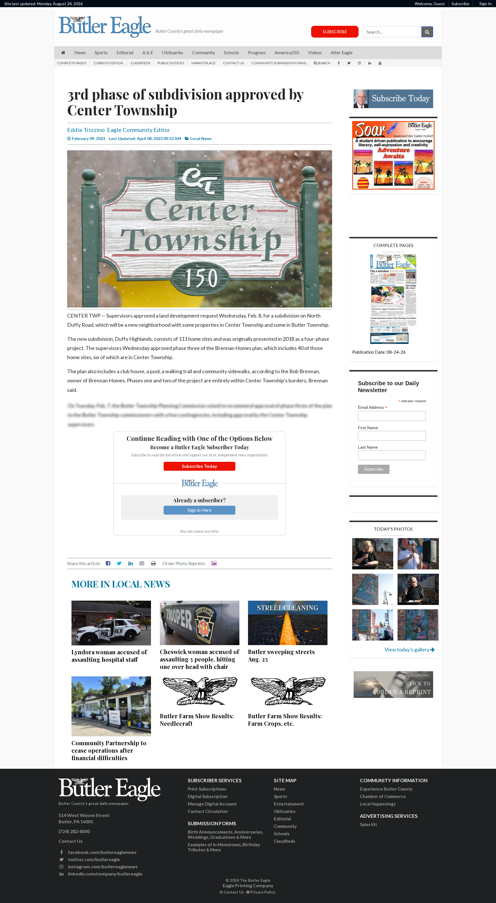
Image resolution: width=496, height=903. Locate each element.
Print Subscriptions (207, 788)
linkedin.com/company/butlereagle (104, 873)
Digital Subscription (208, 796)
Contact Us (233, 63)
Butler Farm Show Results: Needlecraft (197, 719)
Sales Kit (368, 824)
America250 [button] (287, 52)
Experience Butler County (386, 788)
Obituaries (284, 811)
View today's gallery (407, 649)
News (279, 788)
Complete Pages (71, 63)
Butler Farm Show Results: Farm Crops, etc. (285, 719)
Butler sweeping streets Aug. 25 (281, 655)
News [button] (80, 52)
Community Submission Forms (278, 63)
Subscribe (460, 3)
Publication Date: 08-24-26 (379, 352)
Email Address (372, 407)
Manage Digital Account (212, 803)
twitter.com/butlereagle (93, 859)
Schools (281, 833)
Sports (280, 796)
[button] (63, 52)
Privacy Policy (262, 892)
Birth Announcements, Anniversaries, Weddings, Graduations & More (225, 834)
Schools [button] (231, 52)
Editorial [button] (125, 52)
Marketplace (203, 63)
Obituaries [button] (172, 52)
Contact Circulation (208, 811)
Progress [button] (257, 52)
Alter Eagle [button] (341, 52)
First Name (368, 427)
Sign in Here (199, 510)
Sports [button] (101, 52)
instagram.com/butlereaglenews (102, 866)
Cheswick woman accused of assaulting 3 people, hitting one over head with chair (199, 659)
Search (323, 63)
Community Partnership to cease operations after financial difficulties (108, 750)
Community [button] (203, 52)
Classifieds (140, 63)
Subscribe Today (199, 466)
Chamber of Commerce (383, 796)
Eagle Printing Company (248, 885)
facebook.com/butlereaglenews (102, 852)
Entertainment (289, 803)
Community (285, 826)
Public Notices (171, 63)
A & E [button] (147, 52)
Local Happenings (378, 803)
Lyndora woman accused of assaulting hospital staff (109, 655)
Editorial (282, 818)
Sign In (485, 3)
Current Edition (108, 63)
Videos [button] (315, 52)
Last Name (368, 447)
